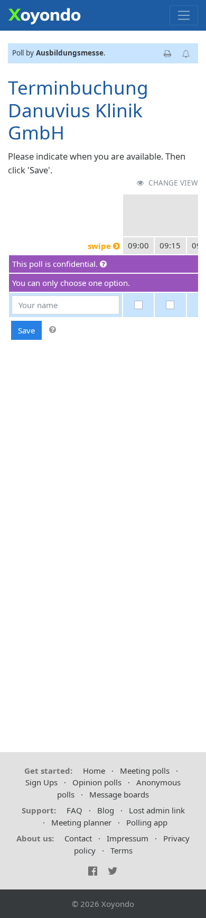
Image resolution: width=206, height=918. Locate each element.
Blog (105, 810)
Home (94, 770)
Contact (78, 838)
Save (26, 330)
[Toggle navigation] (184, 15)
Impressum (127, 838)
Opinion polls (96, 782)
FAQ (74, 810)
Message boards (119, 794)
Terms (121, 850)
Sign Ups (41, 782)
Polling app (146, 822)
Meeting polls (145, 770)
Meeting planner (81, 822)
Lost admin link (157, 810)
